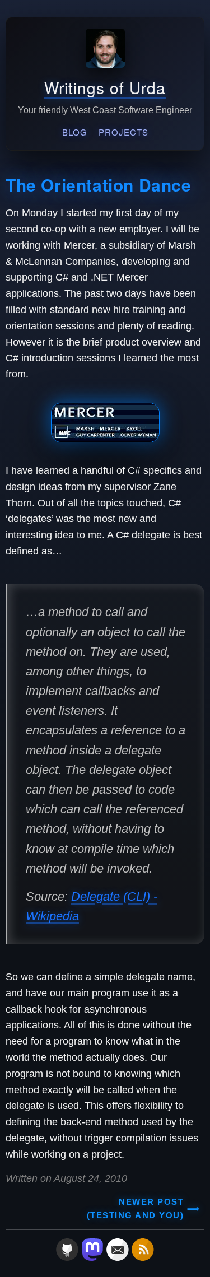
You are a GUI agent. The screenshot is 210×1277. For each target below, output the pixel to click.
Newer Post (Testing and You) (135, 1208)
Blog (74, 132)
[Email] (117, 1257)
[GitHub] (67, 1257)
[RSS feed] (143, 1257)
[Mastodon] (92, 1257)
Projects (123, 132)
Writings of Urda (105, 87)
